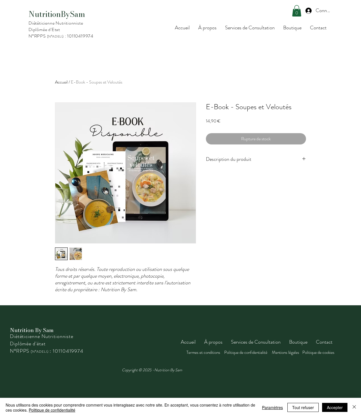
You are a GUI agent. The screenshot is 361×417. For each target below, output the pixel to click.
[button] (296, 11)
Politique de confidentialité (52, 410)
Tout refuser (303, 407)
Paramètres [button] (272, 407)
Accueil (61, 82)
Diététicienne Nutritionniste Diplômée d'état (41, 340)
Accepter (335, 407)
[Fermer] (354, 407)
